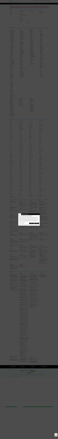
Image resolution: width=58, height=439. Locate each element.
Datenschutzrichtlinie (21, 222)
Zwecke (20, 223)
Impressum (24, 222)
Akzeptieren (36, 223)
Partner (23, 223)
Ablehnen (32, 223)
